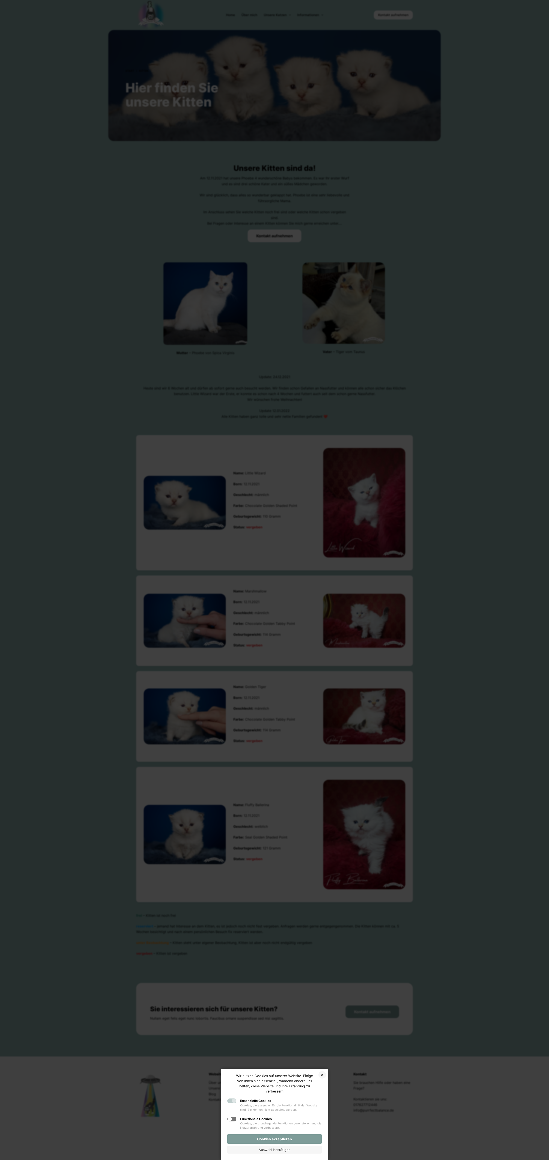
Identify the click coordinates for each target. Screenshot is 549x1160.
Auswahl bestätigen (274, 1150)
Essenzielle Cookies (255, 1101)
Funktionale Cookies (256, 1119)
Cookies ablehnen (322, 1075)
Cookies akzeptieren (274, 1139)
